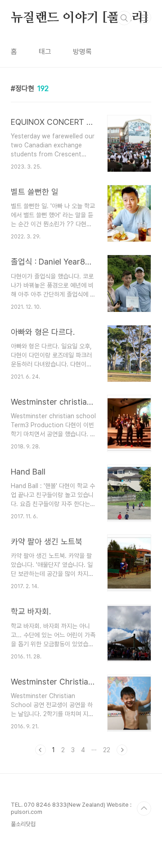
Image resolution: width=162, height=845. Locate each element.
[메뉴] (144, 17)
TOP (144, 808)
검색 (124, 18)
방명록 (82, 51)
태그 (45, 51)
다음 (122, 750)
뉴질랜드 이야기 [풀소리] (79, 18)
